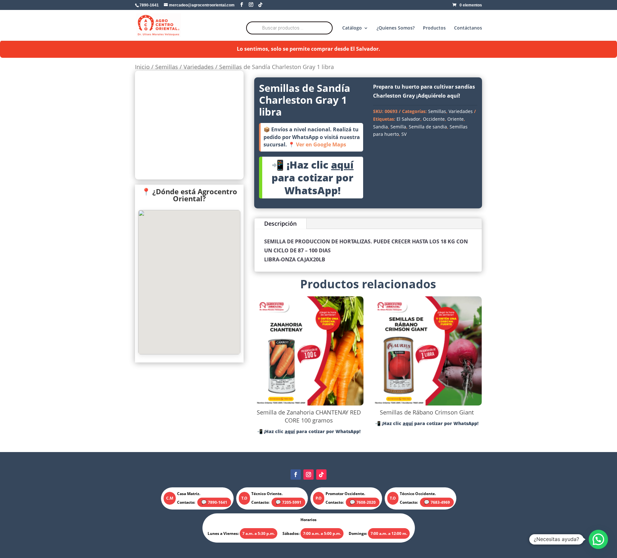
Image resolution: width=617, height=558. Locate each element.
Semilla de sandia (428, 127)
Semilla (398, 127)
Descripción (280, 223)
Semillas (166, 67)
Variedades (198, 67)
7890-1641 (217, 502)
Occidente (434, 119)
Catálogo (352, 28)
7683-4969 (440, 502)
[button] (598, 539)
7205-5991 (291, 502)
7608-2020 (366, 502)
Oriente (455, 119)
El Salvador (408, 119)
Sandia (380, 127)
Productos (434, 28)
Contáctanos (468, 28)
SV (404, 134)
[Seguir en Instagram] (308, 474)
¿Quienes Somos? (396, 28)
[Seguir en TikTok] (321, 474)
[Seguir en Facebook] (296, 474)
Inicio (142, 67)
